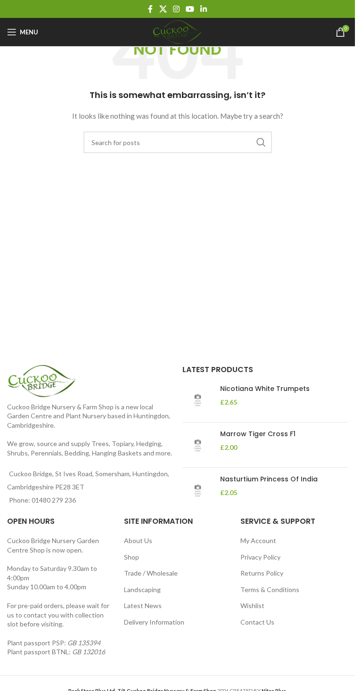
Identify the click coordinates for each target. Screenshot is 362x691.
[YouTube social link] (190, 9)
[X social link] (163, 9)
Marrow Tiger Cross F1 (258, 434)
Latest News (143, 606)
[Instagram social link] (176, 9)
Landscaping (142, 589)
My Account (258, 541)
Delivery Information (154, 622)
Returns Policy (261, 573)
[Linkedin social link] (203, 9)
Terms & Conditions (269, 589)
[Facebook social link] (150, 9)
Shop (131, 557)
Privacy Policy (260, 557)
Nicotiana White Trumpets (265, 388)
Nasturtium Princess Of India (269, 479)
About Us (138, 541)
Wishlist (252, 606)
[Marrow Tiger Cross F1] (197, 445)
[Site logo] (178, 31)
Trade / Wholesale (151, 573)
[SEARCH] (261, 142)
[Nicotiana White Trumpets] (197, 399)
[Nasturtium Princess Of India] (197, 490)
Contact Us (257, 622)
